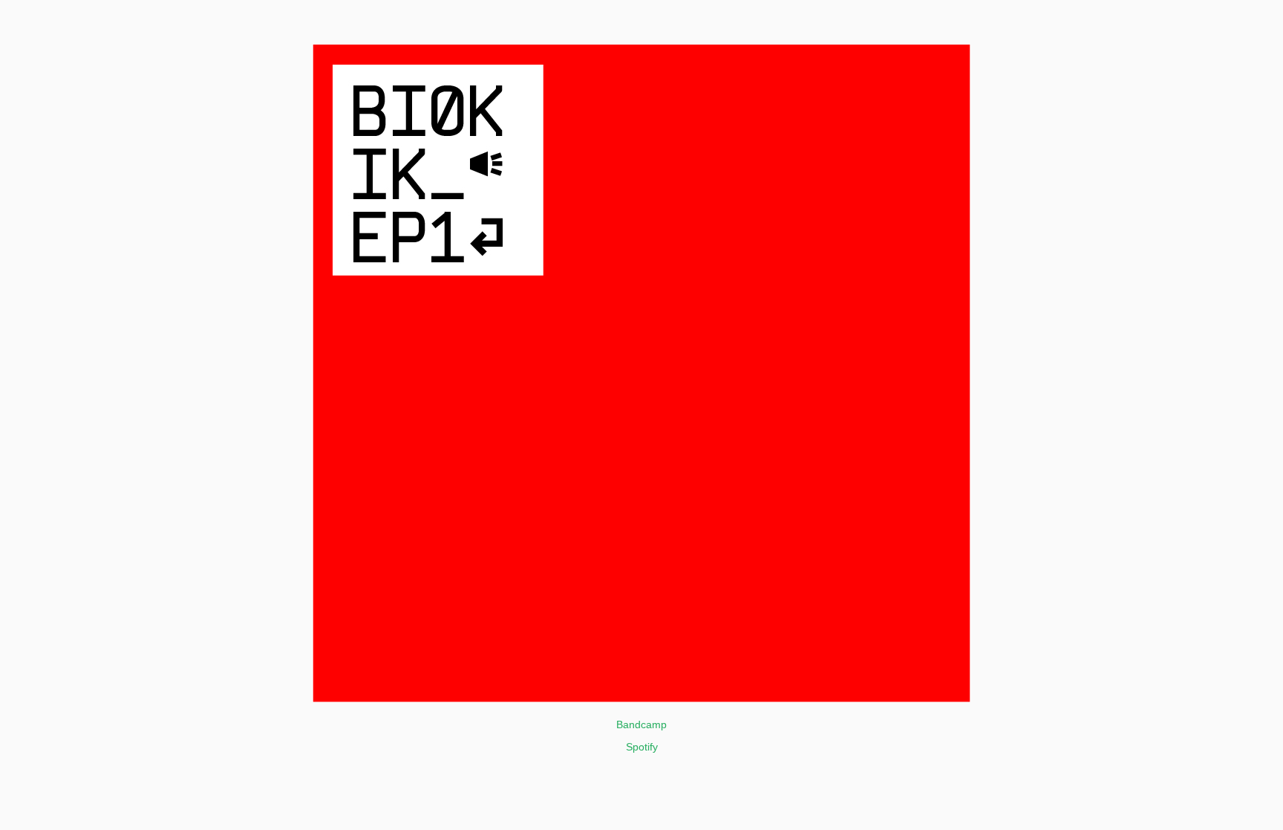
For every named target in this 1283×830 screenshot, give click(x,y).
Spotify (642, 747)
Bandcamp (641, 724)
